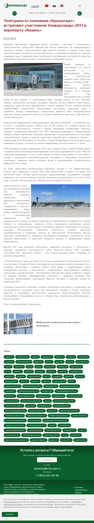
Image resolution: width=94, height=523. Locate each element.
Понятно (10, 514)
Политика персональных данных (81, 490)
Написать (48, 460)
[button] (14, 13)
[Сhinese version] (46, 5)
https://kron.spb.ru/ (11, 502)
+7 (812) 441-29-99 (56, 13)
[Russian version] (54, 5)
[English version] (61, 5)
